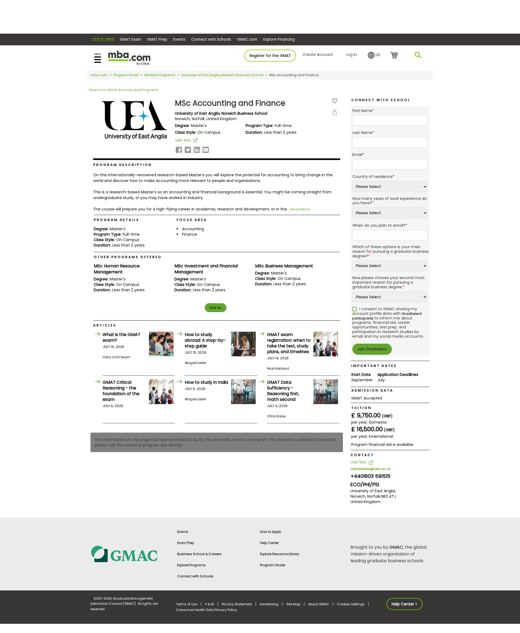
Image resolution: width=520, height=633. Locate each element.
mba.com (99, 75)
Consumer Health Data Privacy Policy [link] (206, 610)
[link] (130, 553)
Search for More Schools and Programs (123, 90)
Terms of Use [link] (186, 604)
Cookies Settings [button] (351, 604)
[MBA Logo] (129, 57)
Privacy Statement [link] (237, 604)
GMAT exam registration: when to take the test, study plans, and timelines (289, 343)
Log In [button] (351, 54)
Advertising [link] (269, 604)
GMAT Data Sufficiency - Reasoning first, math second (283, 390)
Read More (300, 209)
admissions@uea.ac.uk (370, 468)
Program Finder (126, 75)
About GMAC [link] (318, 604)
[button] (374, 55)
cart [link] (395, 55)
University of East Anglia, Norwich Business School (222, 75)
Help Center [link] (269, 543)
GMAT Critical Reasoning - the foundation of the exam (121, 390)
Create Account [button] (318, 54)
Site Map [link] (293, 604)
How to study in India (206, 382)
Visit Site (183, 140)
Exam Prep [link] (185, 543)
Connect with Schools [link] (195, 576)
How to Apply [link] (270, 531)
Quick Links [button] (103, 39)
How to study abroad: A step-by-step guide (205, 340)
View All (215, 308)
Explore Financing (279, 39)
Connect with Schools (211, 39)
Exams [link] (182, 531)
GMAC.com (247, 39)
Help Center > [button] (404, 604)
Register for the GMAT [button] (270, 55)
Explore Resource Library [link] (279, 554)
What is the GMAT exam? (121, 337)
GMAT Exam (130, 39)
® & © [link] (209, 604)
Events (179, 39)
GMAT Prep (157, 39)
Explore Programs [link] (191, 565)
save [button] (334, 101)
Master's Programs (160, 75)
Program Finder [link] (272, 565)
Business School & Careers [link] (199, 554)
